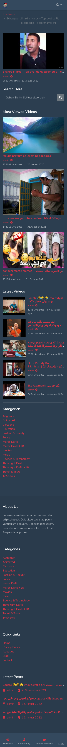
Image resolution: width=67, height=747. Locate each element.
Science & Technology (16, 459)
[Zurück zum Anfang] (10, 726)
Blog (6, 656)
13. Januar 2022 (32, 704)
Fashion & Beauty (13, 433)
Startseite (9, 14)
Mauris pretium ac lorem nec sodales (27, 156)
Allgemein (9, 416)
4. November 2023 (34, 690)
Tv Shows (9, 476)
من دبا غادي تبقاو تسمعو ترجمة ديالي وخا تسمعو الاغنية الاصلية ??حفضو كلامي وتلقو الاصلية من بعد (46, 348)
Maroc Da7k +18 (13, 446)
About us (8, 652)
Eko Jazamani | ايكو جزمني (44, 386)
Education (9, 429)
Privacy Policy (11, 647)
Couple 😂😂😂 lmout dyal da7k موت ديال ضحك (45, 299)
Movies (7, 450)
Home (6, 643)
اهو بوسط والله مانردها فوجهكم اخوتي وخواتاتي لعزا (44, 323)
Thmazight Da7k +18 (16, 467)
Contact (7, 660)
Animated (9, 420)
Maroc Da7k (10, 442)
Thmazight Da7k (13, 463)
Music (6, 455)
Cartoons (8, 425)
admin (6, 160)
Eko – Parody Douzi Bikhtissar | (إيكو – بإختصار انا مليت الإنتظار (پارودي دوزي (45, 366)
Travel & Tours (11, 472)
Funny (6, 437)
